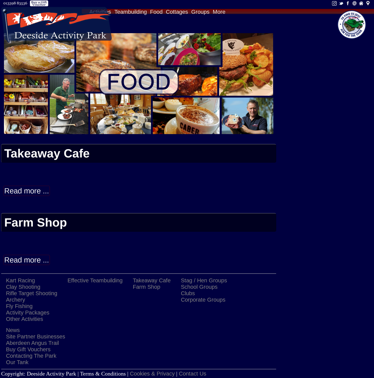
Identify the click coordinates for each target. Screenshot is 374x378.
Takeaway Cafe (152, 280)
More (219, 12)
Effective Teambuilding (95, 280)
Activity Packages (27, 312)
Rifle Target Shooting (31, 293)
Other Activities (24, 319)
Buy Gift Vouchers (28, 349)
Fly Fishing (19, 306)
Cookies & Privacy (152, 373)
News (13, 330)
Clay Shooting (23, 287)
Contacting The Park (31, 356)
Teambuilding (130, 12)
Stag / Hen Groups (204, 280)
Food (156, 12)
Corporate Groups (203, 299)
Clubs (188, 293)
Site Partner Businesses (35, 336)
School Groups (199, 287)
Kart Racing (20, 280)
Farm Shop (146, 287)
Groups (200, 12)
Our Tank (17, 362)
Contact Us (192, 373)
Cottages (177, 12)
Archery (15, 299)
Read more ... (26, 191)
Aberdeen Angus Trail (32, 343)
